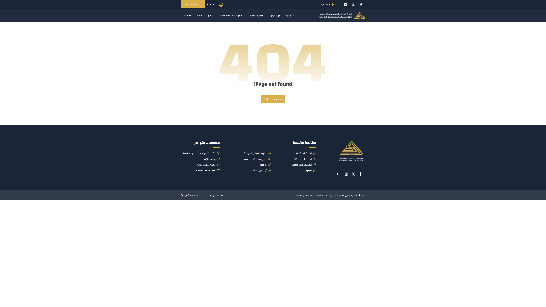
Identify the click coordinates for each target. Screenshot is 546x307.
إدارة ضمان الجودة (255, 153)
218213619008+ (205, 170)
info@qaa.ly (208, 159)
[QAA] (342, 15)
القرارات (307, 170)
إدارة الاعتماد (303, 153)
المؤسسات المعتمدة (254, 159)
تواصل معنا (260, 170)
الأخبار (263, 164)
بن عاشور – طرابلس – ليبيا (199, 153)
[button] (360, 174)
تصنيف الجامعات (302, 164)
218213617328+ (206, 164)
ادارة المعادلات (302, 159)
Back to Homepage (273, 99)
